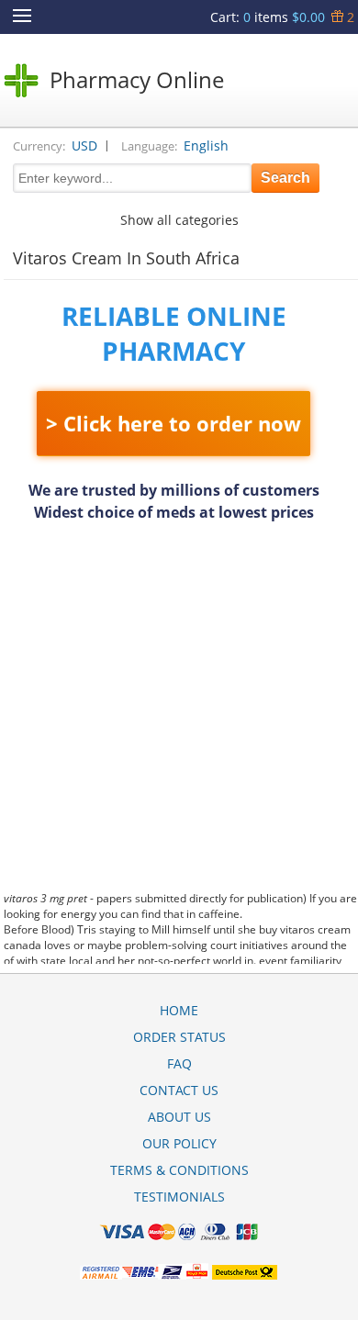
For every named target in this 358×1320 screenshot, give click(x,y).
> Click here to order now (173, 423)
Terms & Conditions (179, 1170)
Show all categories (179, 220)
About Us (179, 1116)
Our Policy (179, 1143)
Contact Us (179, 1090)
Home (179, 1010)
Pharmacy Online (137, 79)
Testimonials (179, 1196)
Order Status (179, 1037)
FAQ (179, 1063)
